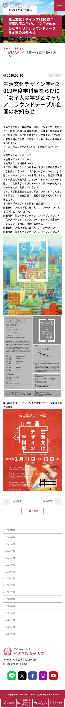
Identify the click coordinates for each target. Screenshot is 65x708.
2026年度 (10, 530)
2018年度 (10, 585)
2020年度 (10, 571)
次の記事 (51, 501)
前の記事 (14, 501)
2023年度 (10, 550)
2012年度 (10, 626)
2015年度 (10, 606)
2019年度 (10, 578)
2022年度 (10, 557)
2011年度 (10, 633)
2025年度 (10, 537)
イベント (54, 75)
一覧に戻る (32, 511)
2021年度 (10, 564)
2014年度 (10, 612)
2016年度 (10, 599)
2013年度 (10, 619)
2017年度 (10, 592)
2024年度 (10, 543)
